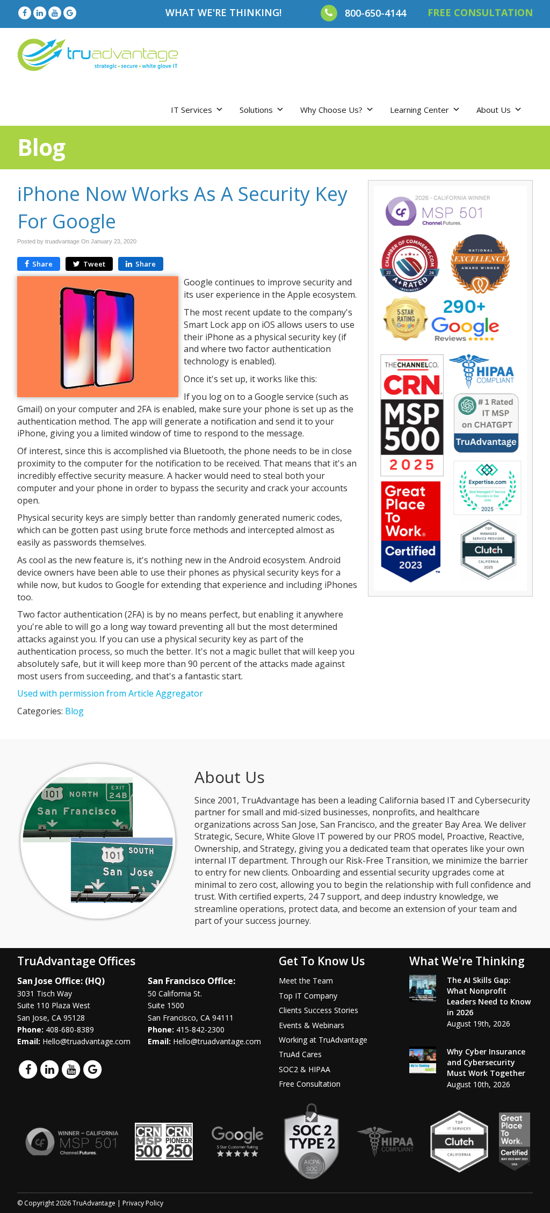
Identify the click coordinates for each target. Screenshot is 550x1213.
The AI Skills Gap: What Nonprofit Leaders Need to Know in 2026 (489, 996)
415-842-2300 (200, 1029)
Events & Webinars (311, 1025)
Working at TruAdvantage (323, 1040)
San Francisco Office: (191, 981)
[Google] (69, 12)
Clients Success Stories (318, 1010)
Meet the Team (306, 980)
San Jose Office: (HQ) (61, 981)
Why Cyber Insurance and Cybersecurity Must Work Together (486, 1062)
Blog (74, 711)
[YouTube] (54, 12)
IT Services (191, 109)
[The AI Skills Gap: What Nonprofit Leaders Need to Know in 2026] (422, 988)
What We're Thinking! (223, 12)
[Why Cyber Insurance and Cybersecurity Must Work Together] (422, 1059)
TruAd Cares (300, 1054)
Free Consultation (310, 1084)
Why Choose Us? (331, 109)
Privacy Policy (142, 1203)
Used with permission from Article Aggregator (110, 693)
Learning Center (419, 109)
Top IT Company (308, 996)
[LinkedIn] (39, 12)
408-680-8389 (70, 1029)
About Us (493, 109)
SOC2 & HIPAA (304, 1069)
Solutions (256, 109)
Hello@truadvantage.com (86, 1041)
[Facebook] (24, 12)
